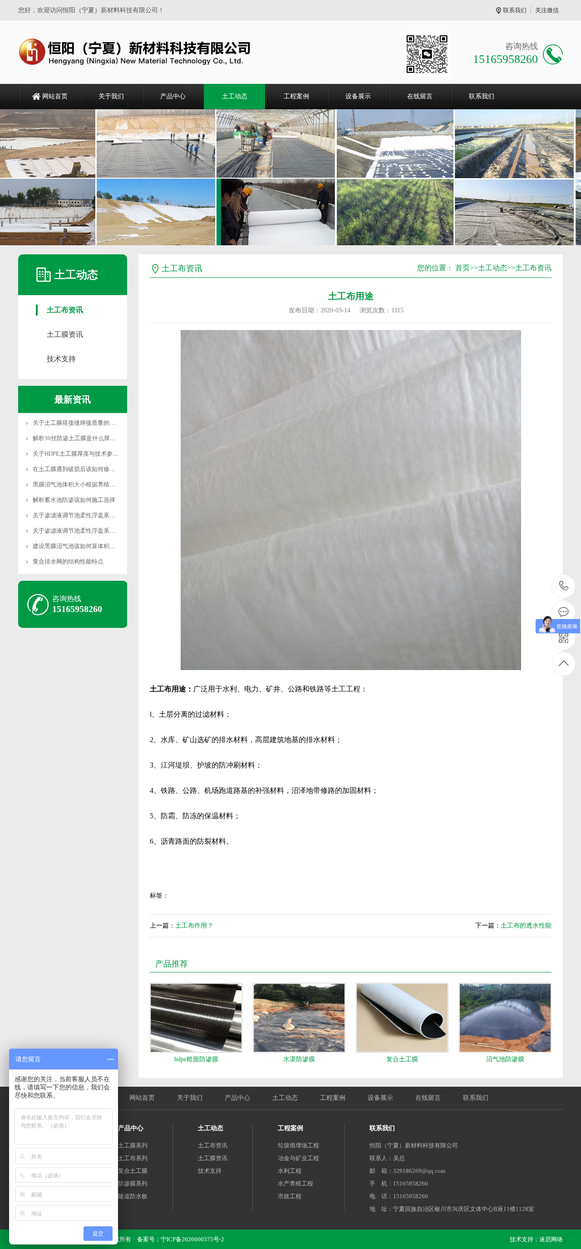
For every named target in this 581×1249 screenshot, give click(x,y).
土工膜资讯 (65, 334)
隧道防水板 (133, 1196)
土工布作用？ (194, 925)
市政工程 (289, 1196)
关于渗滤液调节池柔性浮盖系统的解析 (83, 530)
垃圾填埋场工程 (298, 1145)
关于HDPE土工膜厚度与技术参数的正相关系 (90, 453)
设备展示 (358, 96)
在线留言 (420, 96)
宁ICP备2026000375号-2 (192, 1239)
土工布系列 (133, 1158)
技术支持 (61, 359)
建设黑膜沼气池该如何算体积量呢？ (80, 546)
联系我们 (515, 10)
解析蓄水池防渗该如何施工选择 (74, 499)
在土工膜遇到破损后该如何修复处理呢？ (86, 469)
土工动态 (234, 96)
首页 (462, 268)
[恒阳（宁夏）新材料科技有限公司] (135, 52)
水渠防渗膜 (299, 1059)
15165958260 (564, 586)
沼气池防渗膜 (505, 1059)
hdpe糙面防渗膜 (196, 1059)
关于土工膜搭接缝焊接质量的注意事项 (83, 422)
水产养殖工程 (295, 1183)
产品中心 (173, 96)
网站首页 (55, 96)
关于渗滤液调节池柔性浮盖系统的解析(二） (90, 515)
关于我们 (111, 96)
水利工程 (289, 1170)
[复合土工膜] (402, 1018)
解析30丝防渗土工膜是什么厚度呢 (77, 438)
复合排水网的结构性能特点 (68, 561)
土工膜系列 (133, 1145)
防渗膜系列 (133, 1183)
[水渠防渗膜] (299, 1018)
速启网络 (551, 1239)
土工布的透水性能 (526, 925)
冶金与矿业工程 (298, 1158)
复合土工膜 (402, 1059)
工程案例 (296, 96)
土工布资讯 (65, 310)
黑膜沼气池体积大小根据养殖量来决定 (83, 484)
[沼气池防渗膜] (505, 1018)
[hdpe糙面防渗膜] (196, 1018)
